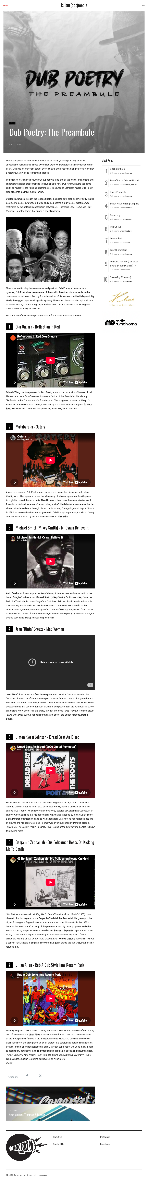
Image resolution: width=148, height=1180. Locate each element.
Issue (12, 123)
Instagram (105, 1137)
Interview (129, 173)
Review (134, 184)
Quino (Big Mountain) (120, 277)
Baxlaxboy (115, 215)
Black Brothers (117, 169)
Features (128, 208)
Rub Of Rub (115, 226)
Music (127, 184)
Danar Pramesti (118, 192)
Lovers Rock (116, 238)
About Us (57, 1137)
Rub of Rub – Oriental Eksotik (125, 180)
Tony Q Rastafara (118, 250)
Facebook (105, 1144)
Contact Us (58, 1144)
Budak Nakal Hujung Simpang (124, 203)
